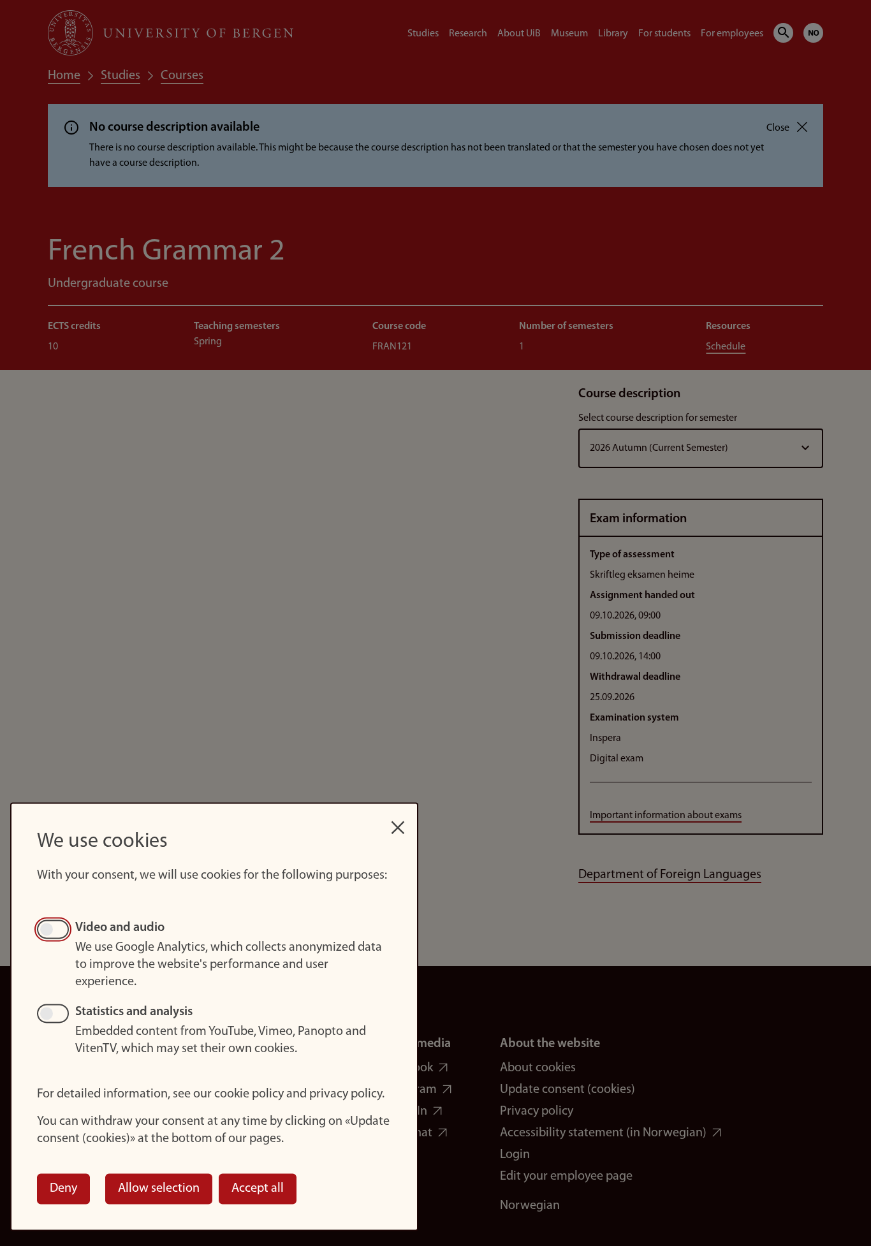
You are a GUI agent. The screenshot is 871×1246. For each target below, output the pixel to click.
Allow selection (159, 1188)
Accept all (257, 1188)
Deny (63, 1188)
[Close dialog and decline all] (397, 821)
